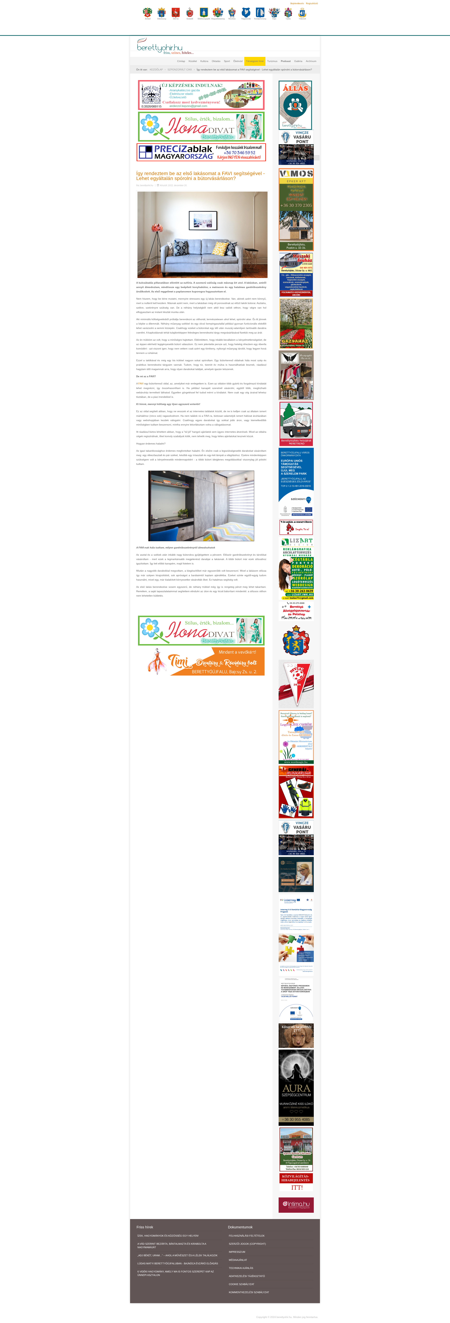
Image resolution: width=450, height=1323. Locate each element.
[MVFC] (296, 683)
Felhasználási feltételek (247, 1235)
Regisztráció (312, 3)
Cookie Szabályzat (241, 1284)
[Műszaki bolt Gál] (296, 274)
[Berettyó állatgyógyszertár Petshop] (296, 611)
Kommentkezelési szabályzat (249, 1292)
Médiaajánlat (238, 1260)
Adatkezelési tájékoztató (247, 1276)
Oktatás (216, 61)
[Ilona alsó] (201, 630)
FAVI (140, 383)
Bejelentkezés (297, 3)
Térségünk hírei (255, 61)
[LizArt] (296, 568)
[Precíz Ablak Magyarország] (201, 152)
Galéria (298, 61)
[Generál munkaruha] (296, 791)
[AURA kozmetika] (296, 1087)
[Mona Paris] (296, 375)
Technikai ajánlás (241, 1268)
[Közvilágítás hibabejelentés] (296, 1182)
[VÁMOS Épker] (296, 209)
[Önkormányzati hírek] (296, 640)
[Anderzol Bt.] (201, 94)
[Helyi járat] (296, 423)
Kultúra (204, 61)
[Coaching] (296, 736)
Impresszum (237, 1251)
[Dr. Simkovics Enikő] (296, 874)
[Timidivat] (201, 661)
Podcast (286, 61)
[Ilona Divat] (201, 126)
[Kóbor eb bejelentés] (296, 1035)
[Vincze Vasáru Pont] (296, 837)
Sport (227, 61)
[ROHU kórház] (296, 934)
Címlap (181, 61)
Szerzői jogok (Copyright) (247, 1243)
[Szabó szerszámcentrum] (296, 1149)
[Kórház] (296, 999)
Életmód (238, 61)
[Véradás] (296, 527)
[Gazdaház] (296, 323)
